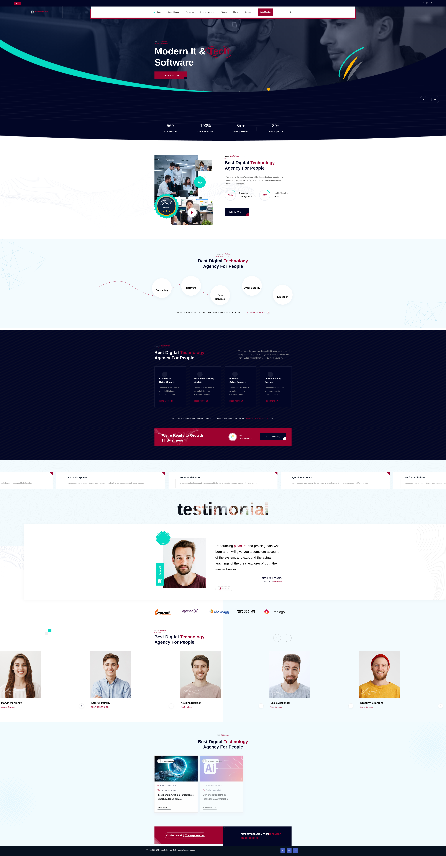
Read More (164, 401)
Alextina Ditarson (191, 702)
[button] (182, 563)
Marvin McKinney (11, 702)
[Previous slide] (423, 99)
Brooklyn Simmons (371, 702)
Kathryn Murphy (100, 702)
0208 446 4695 (245, 438)
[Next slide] (435, 99)
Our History (235, 212)
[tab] (220, 588)
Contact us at (185, 835)
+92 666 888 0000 (249, 838)
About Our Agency (273, 436)
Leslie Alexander (280, 702)
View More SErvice (254, 312)
